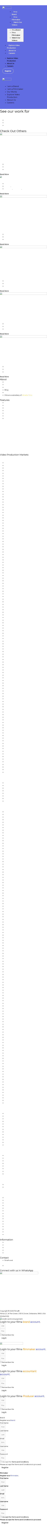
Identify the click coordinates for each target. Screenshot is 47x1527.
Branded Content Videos (9, 439)
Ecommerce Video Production (12, 442)
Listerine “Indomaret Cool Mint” (23, 320)
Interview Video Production (10, 447)
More (2, 423)
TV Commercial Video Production (13, 431)
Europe (3, 806)
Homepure (10, 116)
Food (7, 237)
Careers (12, 53)
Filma (2, 1)
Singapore (17, 189)
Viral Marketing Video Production (13, 434)
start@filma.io (10, 1263)
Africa (2, 777)
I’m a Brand (16, 30)
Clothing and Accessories (14, 167)
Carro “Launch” (11, 180)
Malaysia (8, 169)
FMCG (7, 123)
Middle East (4, 1192)
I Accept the (15, 1462)
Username (4, 1446)
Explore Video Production (12, 59)
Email (2, 1438)
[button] (23, 423)
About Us (10, 63)
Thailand (8, 125)
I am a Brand (13, 86)
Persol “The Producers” (17, 161)
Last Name (4, 1431)
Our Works (12, 92)
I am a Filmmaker (15, 89)
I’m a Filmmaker (16, 34)
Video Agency (5, 436)
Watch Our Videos (16, 39)
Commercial (9, 120)
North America (5, 1108)
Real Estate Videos (7, 449)
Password (4, 1454)
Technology (15, 186)
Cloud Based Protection (9, 452)
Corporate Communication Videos (13, 426)
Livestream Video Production (11, 444)
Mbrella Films (27, 395)
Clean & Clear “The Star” (17, 363)
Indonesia (8, 189)
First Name (4, 1423)
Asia (1, 457)
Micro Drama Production (9, 428)
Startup (7, 186)
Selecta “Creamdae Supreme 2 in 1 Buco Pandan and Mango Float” (22, 227)
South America (6, 1150)
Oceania (3, 1179)
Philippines (9, 239)
